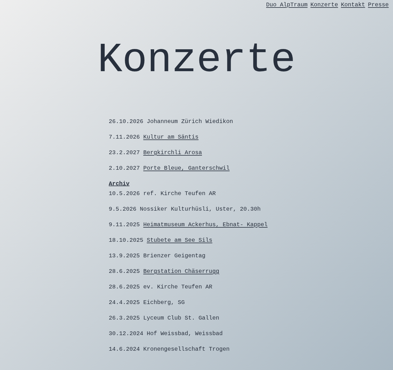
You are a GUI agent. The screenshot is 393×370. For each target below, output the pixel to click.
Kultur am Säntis (171, 137)
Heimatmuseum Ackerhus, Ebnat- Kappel (205, 224)
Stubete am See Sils (179, 240)
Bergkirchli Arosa (172, 152)
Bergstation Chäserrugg (181, 271)
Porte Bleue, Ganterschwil (186, 168)
